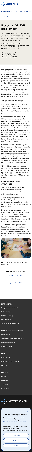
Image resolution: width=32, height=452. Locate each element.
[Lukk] (27, 411)
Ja (13, 276)
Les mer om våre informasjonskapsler (14, 422)
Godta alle (16, 435)
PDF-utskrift (18, 283)
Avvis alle (16, 440)
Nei (21, 276)
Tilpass (16, 445)
